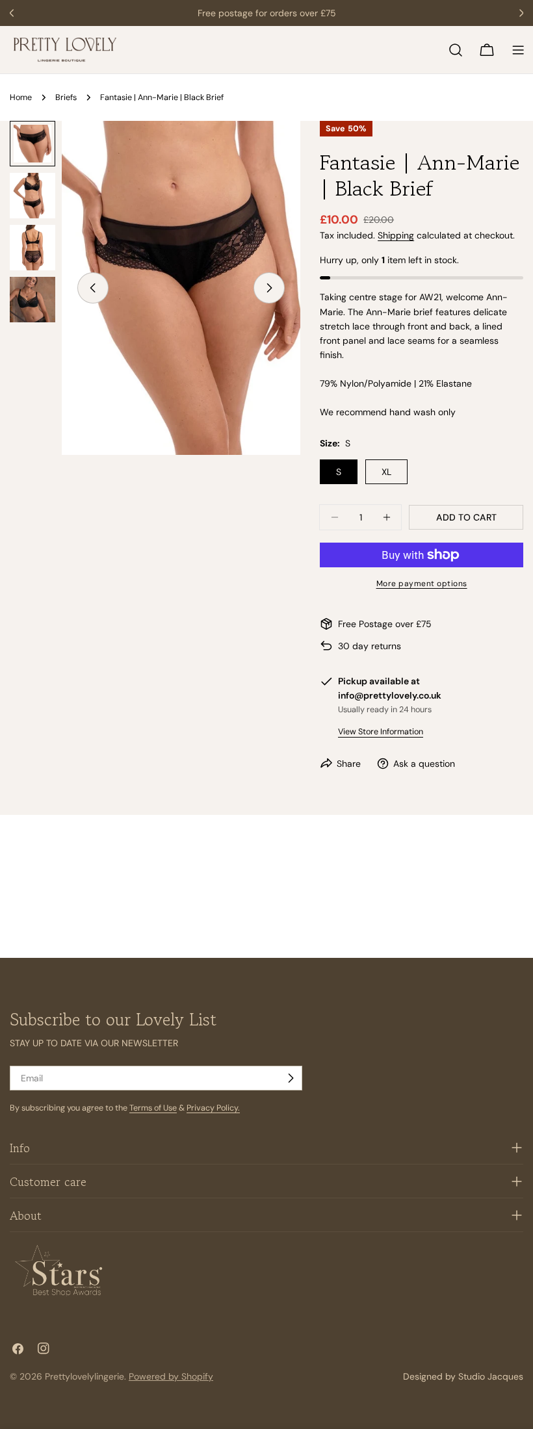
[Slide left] (93, 287)
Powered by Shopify (171, 1376)
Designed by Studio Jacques (463, 1376)
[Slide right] (269, 287)
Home (21, 97)
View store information (380, 732)
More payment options (421, 583)
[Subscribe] (290, 1078)
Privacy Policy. (213, 1108)
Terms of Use (153, 1108)
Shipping (396, 235)
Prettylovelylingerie (84, 1376)
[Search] (456, 50)
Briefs (66, 97)
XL (386, 472)
